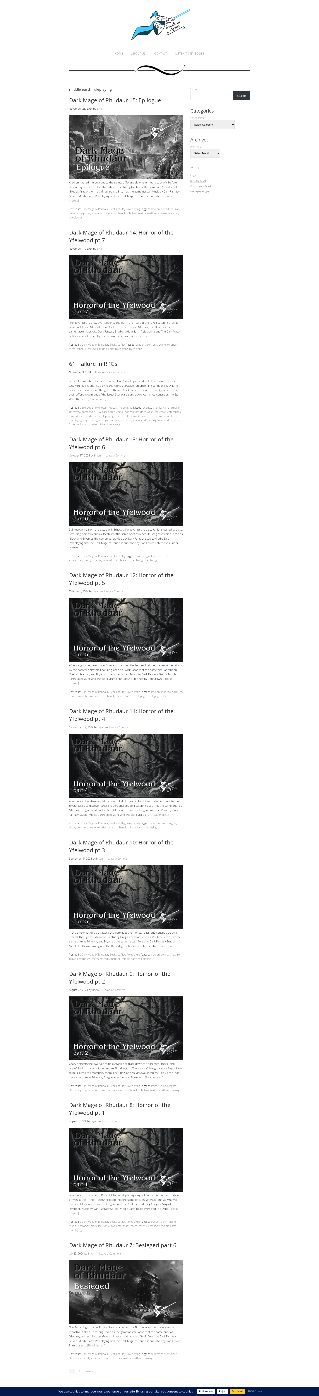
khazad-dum (99, 213)
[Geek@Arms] (159, 40)
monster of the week (127, 416)
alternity (157, 407)
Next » (89, 1371)
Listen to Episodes (189, 53)
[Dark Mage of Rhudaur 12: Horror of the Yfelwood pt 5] (126, 661)
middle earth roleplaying (152, 213)
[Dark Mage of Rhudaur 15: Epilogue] (126, 178)
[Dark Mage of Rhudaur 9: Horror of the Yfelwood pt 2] (126, 1059)
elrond (165, 209)
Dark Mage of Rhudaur (95, 209)
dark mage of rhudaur (163, 1354)
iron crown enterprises (164, 344)
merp (111, 213)
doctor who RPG (91, 412)
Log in (194, 175)
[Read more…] (97, 399)
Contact (160, 53)
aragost (155, 1086)
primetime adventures (164, 416)
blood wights (168, 823)
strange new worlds (160, 420)
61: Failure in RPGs (93, 364)
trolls (163, 696)
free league (117, 412)
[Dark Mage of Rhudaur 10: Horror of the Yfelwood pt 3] (126, 928)
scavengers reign (98, 420)
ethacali (165, 692)
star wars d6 (140, 420)
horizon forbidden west (139, 412)
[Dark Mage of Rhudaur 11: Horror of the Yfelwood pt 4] (126, 796)
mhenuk (121, 213)
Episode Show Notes (94, 407)
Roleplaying (133, 209)
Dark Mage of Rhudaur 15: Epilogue (115, 100)
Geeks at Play (117, 209)
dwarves (166, 954)
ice (171, 209)
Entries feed (198, 180)
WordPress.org (199, 192)
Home (119, 53)
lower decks (76, 416)
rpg (85, 420)
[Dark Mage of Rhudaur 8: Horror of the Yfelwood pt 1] (126, 1190)
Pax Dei (145, 416)
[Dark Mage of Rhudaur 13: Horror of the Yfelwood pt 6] (126, 525)
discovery (74, 412)
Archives (195, 146)
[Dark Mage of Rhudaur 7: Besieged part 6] (126, 1323)
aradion (155, 209)
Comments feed (200, 186)
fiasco (105, 412)
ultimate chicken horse (100, 424)
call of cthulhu (171, 407)
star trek (114, 420)
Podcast (113, 407)
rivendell (173, 213)
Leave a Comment (116, 372)
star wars (125, 420)
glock (149, 556)
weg (117, 424)
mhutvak (132, 213)
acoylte (147, 407)
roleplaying (75, 217)
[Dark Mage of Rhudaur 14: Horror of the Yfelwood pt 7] (126, 318)
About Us (138, 53)
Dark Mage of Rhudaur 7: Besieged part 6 (122, 1245)
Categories (197, 118)
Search (194, 89)
